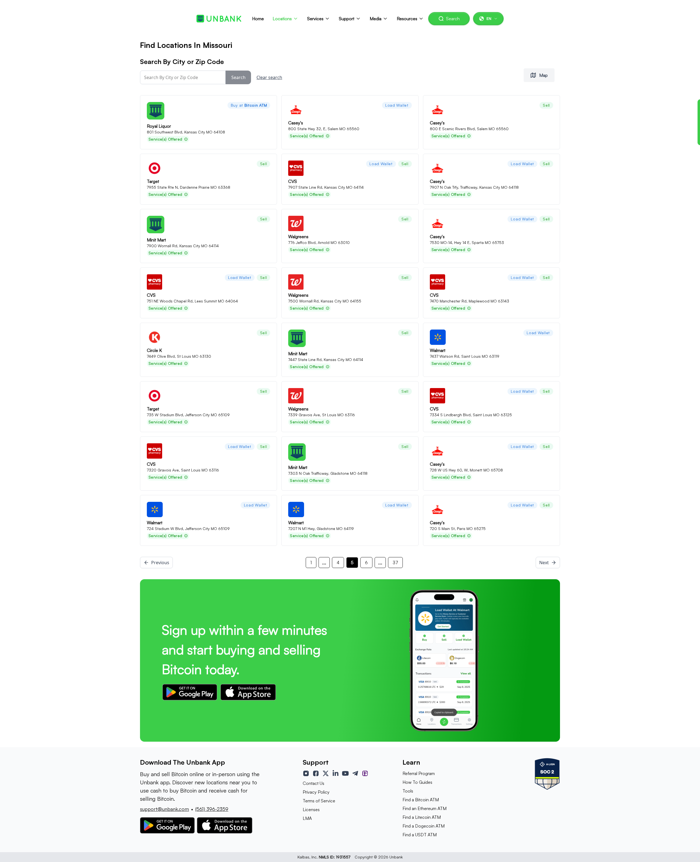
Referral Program (418, 773)
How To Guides (417, 782)
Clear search (269, 77)
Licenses (311, 809)
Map (543, 75)
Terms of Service (319, 800)
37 (395, 562)
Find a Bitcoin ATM (420, 799)
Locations (282, 18)
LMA (307, 818)
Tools (407, 791)
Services (315, 18)
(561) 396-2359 (211, 809)
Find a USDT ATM (419, 834)
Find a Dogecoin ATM (423, 826)
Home (258, 18)
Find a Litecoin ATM (421, 817)
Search (453, 18)
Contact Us (313, 783)
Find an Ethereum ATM (424, 808)
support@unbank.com (164, 809)
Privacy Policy (316, 792)
